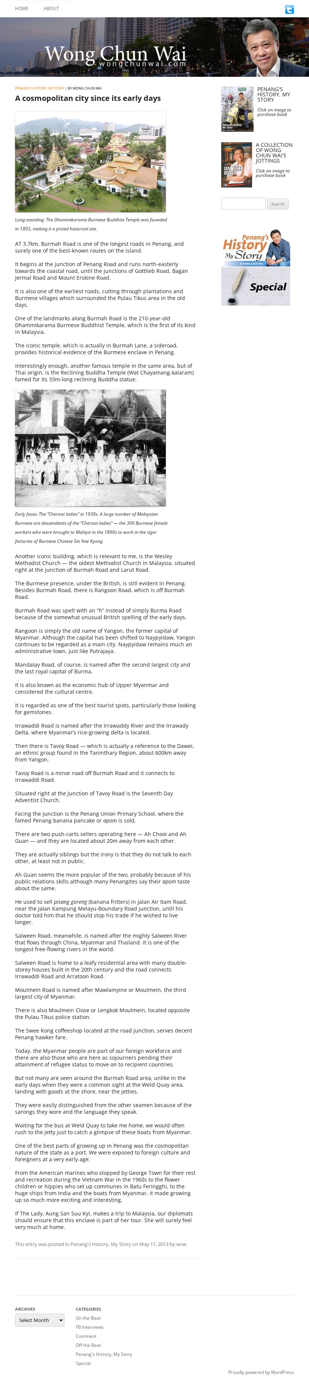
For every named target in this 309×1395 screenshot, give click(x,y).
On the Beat (88, 1318)
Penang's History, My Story (39, 88)
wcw (181, 1244)
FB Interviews (90, 1327)
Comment (86, 1336)
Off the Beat (88, 1345)
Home (22, 8)
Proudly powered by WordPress (261, 1372)
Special (83, 1363)
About (51, 8)
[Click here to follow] (289, 11)
